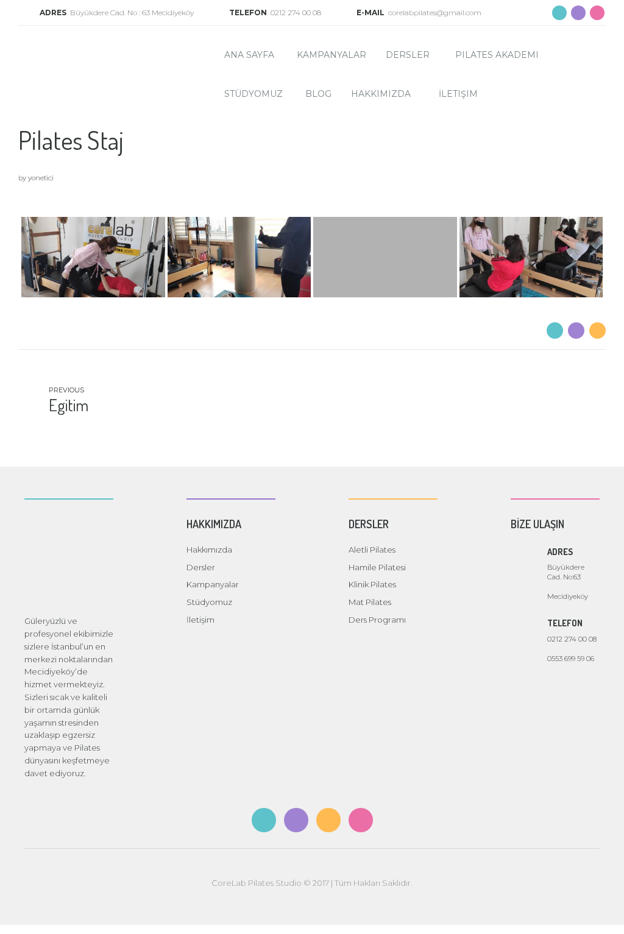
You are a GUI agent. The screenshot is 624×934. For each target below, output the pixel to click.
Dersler (408, 54)
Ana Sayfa (249, 54)
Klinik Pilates (372, 584)
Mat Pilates (370, 602)
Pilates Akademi (497, 54)
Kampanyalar (331, 54)
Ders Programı (377, 619)
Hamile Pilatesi (377, 567)
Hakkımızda (381, 93)
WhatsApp (604, 914)
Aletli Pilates (372, 549)
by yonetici (36, 178)
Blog (318, 93)
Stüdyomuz (253, 93)
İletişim (458, 93)
